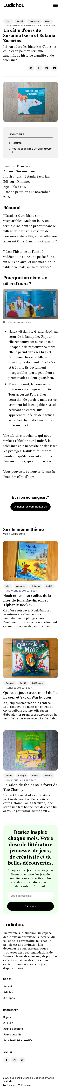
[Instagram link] (14, 1060)
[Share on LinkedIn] (54, 68)
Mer (8, 586)
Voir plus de (14, 534)
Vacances (20, 586)
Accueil (8, 986)
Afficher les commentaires (30, 506)
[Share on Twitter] (31, 68)
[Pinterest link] (22, 1060)
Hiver (47, 21)
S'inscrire (30, 906)
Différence (37, 683)
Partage (22, 775)
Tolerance (34, 21)
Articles (8, 992)
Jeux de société (13, 1028)
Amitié (20, 21)
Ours (8, 21)
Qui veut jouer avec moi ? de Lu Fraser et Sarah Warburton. (30, 695)
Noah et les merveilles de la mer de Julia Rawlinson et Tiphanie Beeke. (27, 600)
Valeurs (48, 775)
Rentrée (10, 683)
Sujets (7, 1017)
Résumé (17, 142)
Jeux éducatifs (12, 1034)
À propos (9, 998)
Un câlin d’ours (23, 476)
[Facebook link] (6, 1060)
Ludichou (13, 5)
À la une (8, 1023)
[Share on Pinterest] (46, 68)
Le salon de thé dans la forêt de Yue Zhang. (30, 787)
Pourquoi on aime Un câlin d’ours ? (32, 150)
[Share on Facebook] (39, 68)
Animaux (36, 586)
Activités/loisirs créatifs (17, 1040)
